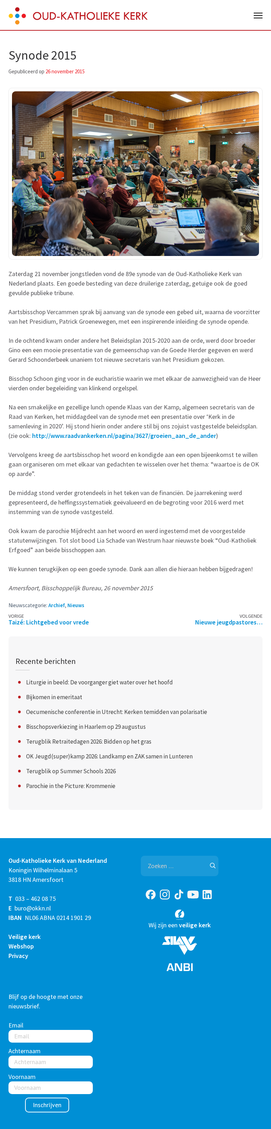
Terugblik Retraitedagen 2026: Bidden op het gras (88, 741)
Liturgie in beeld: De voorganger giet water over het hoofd (99, 682)
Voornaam (22, 1077)
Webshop (21, 946)
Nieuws (75, 605)
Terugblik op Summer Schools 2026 (71, 771)
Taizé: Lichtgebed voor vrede (48, 622)
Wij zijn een (180, 925)
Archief (56, 605)
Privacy (18, 956)
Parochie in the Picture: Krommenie (70, 786)
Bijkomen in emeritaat (54, 697)
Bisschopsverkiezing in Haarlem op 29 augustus (86, 727)
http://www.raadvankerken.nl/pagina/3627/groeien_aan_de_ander (123, 436)
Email (15, 1025)
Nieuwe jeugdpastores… (229, 622)
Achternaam (24, 1051)
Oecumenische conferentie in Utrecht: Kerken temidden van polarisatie (116, 712)
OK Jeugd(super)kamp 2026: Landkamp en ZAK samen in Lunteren (109, 756)
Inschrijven (47, 1105)
